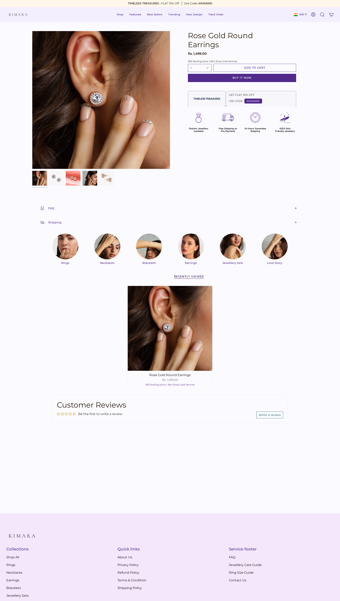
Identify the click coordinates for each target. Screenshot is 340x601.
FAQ (51, 208)
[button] (120, 14)
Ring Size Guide (241, 572)
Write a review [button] (270, 415)
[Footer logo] (21, 536)
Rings (10, 565)
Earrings (12, 580)
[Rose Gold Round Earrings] (170, 328)
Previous (32, 100)
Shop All (12, 557)
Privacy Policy (128, 565)
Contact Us (237, 580)
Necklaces (14, 572)
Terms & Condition (131, 580)
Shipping (54, 222)
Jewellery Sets (17, 595)
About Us (124, 557)
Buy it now (242, 78)
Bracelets (13, 588)
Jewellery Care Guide (245, 565)
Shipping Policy (129, 588)
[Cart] (331, 14)
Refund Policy (128, 572)
